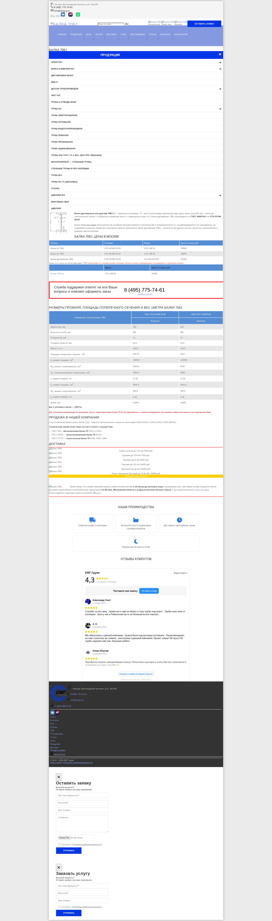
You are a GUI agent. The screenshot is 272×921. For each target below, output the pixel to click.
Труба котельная (61, 122)
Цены (52, 740)
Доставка (112, 34)
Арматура (56, 62)
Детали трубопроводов (64, 89)
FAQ (52, 730)
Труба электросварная (64, 115)
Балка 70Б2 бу (57, 273)
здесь (98, 493)
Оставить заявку (204, 24)
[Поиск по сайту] (127, 24)
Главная (62, 34)
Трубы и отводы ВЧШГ (63, 102)
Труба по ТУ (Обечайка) (64, 182)
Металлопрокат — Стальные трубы (71, 162)
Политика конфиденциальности (78, 762)
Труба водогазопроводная (66, 128)
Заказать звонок (145, 294)
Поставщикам (137, 34)
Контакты (165, 34)
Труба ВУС (56, 175)
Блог (52, 723)
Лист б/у (55, 95)
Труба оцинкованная (63, 148)
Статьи (152, 34)
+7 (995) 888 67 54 (62, 706)
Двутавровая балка (62, 75)
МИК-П (54, 82)
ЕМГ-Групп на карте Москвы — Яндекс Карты (136, 679)
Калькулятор (181, 34)
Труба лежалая (59, 135)
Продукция (76, 34)
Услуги (99, 34)
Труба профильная (62, 142)
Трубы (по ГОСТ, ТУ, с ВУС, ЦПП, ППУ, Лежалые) (76, 155)
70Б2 (87, 422)
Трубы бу (56, 109)
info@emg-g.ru (62, 10)
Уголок (55, 188)
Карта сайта (55, 762)
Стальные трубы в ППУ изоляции (70, 168)
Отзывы (53, 727)
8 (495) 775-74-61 (63, 7)
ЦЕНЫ (89, 34)
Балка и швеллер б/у (62, 69)
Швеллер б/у (58, 195)
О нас (123, 34)
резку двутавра (202, 490)
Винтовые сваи (60, 202)
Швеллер (56, 208)
